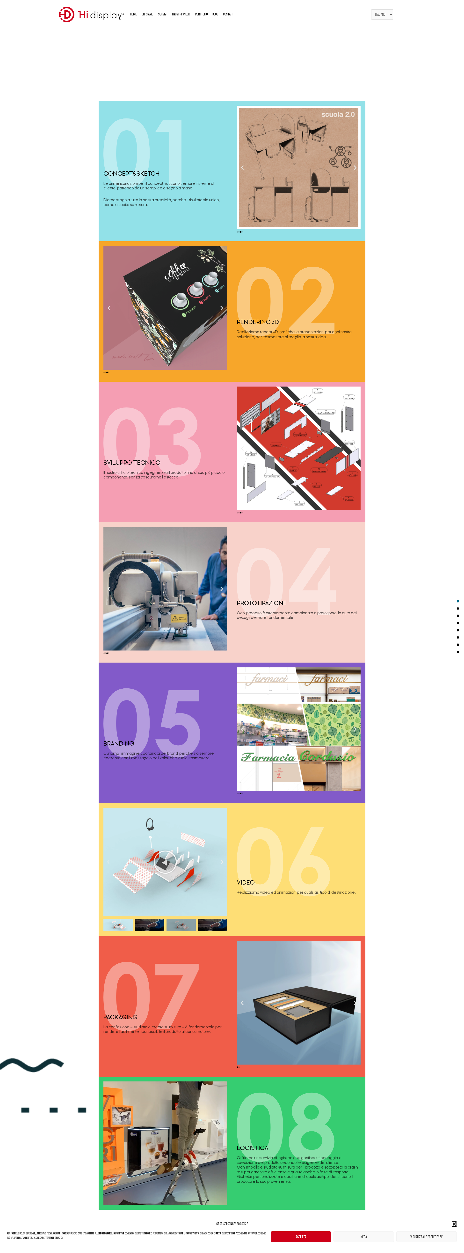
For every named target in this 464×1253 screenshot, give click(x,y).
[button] (454, 1224)
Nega (364, 1237)
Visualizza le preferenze (426, 1237)
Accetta (301, 1237)
